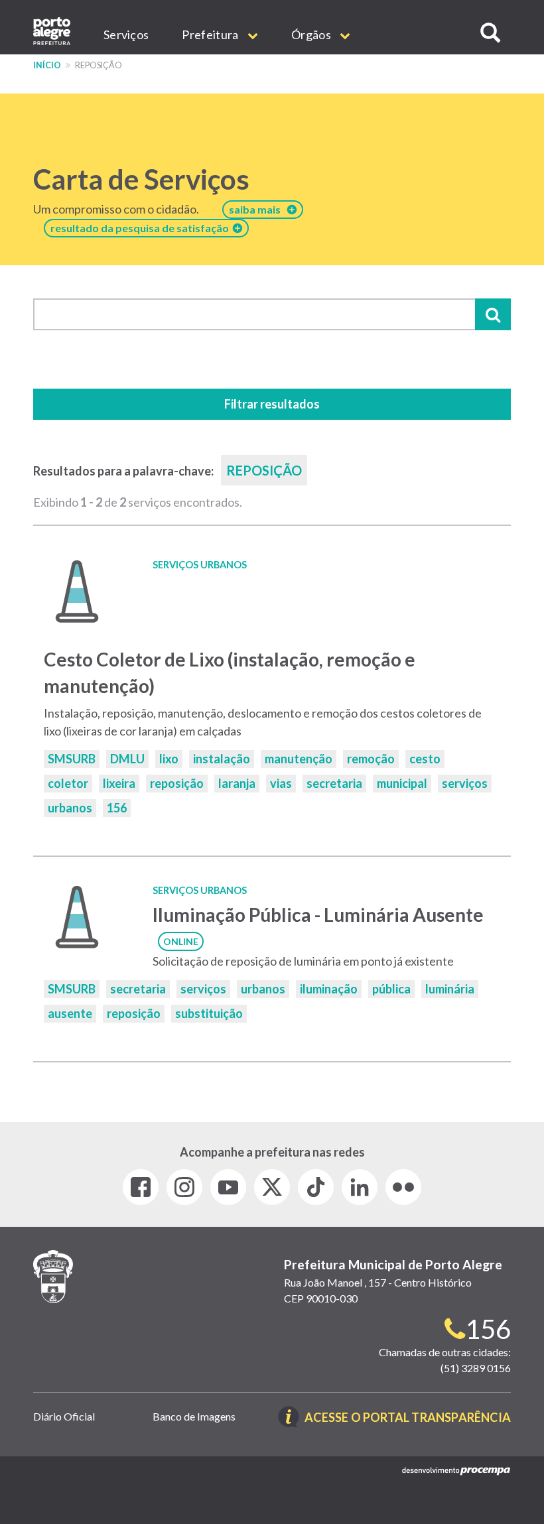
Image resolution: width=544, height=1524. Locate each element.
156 (117, 807)
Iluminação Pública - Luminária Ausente (318, 914)
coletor (68, 783)
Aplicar (493, 314)
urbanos (70, 807)
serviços (465, 783)
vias (281, 783)
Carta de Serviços (141, 179)
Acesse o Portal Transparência (408, 1418)
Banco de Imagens (194, 1416)
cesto (425, 758)
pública (391, 989)
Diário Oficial (64, 1416)
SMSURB (72, 758)
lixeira (119, 783)
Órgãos (312, 34)
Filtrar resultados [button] (272, 404)
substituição (209, 1013)
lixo (168, 758)
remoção (371, 758)
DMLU (127, 758)
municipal (402, 783)
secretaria (334, 783)
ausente (70, 1013)
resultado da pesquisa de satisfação (141, 228)
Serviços (126, 34)
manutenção (298, 758)
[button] (490, 33)
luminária (449, 989)
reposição (177, 783)
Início (47, 65)
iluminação (329, 989)
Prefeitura (211, 34)
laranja (236, 783)
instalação (221, 758)
